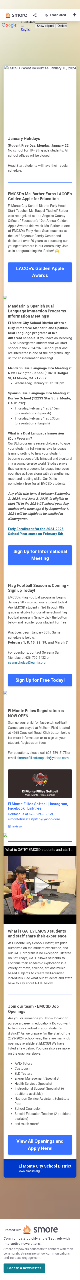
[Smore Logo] (16, 15)
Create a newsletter (24, 1268)
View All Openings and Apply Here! (40, 1145)
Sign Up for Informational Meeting (40, 555)
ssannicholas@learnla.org (27, 663)
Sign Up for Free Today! (40, 680)
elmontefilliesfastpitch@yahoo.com (43, 758)
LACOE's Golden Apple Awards (40, 272)
